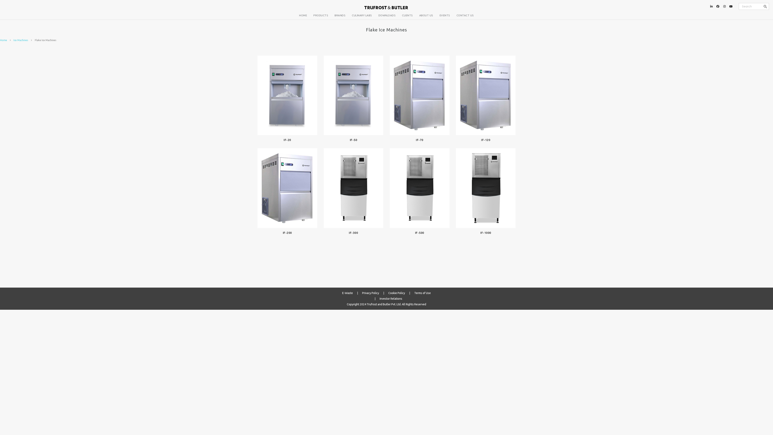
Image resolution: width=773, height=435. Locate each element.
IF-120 (485, 140)
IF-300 (353, 232)
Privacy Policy (370, 293)
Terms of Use (422, 293)
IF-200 (287, 232)
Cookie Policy (396, 293)
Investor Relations (391, 298)
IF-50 (353, 140)
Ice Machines (20, 40)
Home (3, 40)
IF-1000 (485, 232)
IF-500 (419, 232)
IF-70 (419, 140)
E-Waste (347, 293)
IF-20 (287, 140)
